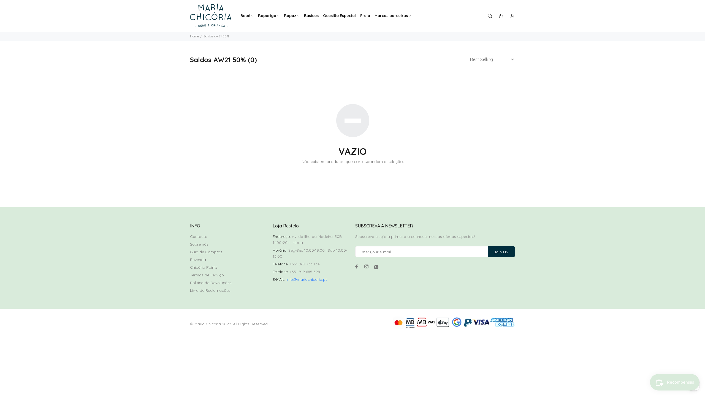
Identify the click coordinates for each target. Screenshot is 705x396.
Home (194, 36)
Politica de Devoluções (211, 282)
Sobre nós (199, 244)
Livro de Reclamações (210, 290)
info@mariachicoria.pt (306, 279)
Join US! (501, 251)
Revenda (198, 259)
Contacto (198, 236)
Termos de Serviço (207, 275)
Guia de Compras (206, 251)
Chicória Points (204, 267)
